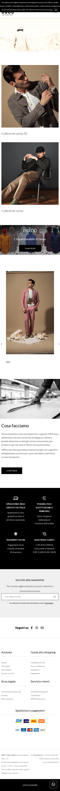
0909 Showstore (38, 699)
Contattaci (35, 695)
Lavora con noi (7, 673)
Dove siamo (6, 670)
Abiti (8, 362)
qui (51, 10)
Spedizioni (35, 670)
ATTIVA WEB (32, 785)
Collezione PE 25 (38, 662)
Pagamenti (35, 673)
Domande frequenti (39, 691)
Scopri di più (30, 248)
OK (56, 10)
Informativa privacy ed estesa (11, 693)
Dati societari (7, 699)
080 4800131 (38, 755)
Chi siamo (5, 666)
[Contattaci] (42, 628)
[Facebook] (32, 628)
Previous (1, 344)
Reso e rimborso (38, 666)
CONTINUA (11, 470)
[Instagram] (36, 628)
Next (58, 344)
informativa (49, 603)
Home (4, 662)
